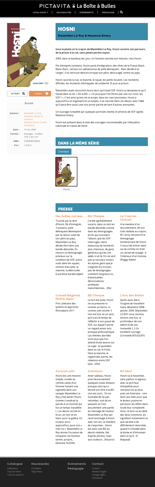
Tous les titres (14, 471)
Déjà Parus (36, 471)
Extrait (15, 93)
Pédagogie (108, 12)
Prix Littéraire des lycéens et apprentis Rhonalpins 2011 (67, 307)
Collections (12, 468)
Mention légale (99, 471)
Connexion (97, 477)
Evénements (87, 12)
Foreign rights (98, 474)
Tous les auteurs (15, 474)
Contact (96, 468)
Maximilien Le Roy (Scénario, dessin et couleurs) (33, 116)
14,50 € (38, 93)
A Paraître (36, 468)
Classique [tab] (63, 151)
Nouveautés (64, 12)
